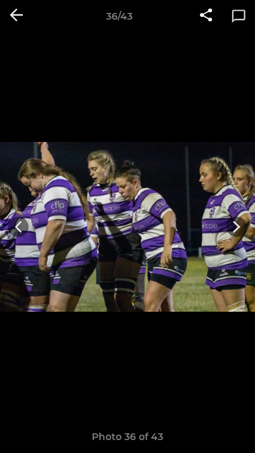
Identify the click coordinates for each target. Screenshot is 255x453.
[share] (206, 16)
